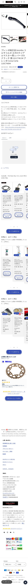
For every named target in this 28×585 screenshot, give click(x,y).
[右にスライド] (17, 226)
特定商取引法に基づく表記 (14, 582)
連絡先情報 (21, 579)
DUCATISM (11, 575)
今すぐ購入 (14, 97)
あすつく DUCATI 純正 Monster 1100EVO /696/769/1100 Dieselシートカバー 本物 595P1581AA (7, 320)
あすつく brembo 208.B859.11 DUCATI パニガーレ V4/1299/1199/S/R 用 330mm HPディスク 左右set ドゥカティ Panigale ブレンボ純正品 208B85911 (18, 321)
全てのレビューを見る (14, 398)
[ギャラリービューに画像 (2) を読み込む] (14, 39)
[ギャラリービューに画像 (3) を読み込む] (22, 39)
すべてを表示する (14, 231)
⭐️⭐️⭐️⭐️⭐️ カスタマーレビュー (12, 528)
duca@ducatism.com (8, 493)
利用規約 (8, 579)
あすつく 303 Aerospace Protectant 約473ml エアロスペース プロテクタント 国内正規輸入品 (18, 261)
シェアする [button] (6, 168)
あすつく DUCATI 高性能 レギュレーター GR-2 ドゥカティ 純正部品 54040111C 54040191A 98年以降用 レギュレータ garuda (18, 198)
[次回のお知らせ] (25, 5)
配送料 (5, 69)
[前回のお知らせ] (2, 5)
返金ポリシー (11, 577)
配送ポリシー (14, 579)
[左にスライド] (10, 226)
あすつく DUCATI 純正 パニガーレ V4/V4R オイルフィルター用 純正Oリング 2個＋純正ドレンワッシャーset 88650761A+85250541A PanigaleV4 (7, 199)
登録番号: (5, 497)
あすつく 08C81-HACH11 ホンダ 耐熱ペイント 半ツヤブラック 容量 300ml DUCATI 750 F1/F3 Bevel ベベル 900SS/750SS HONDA (7, 262)
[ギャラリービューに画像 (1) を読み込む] (5, 39)
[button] (3, 2)
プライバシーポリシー (20, 577)
